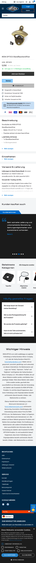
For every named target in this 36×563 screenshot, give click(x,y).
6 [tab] (23, 254)
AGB (3, 455)
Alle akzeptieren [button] (9, 555)
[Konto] (30, 1)
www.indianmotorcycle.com (13, 406)
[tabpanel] (18, 227)
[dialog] (18, 545)
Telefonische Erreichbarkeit (10, 494)
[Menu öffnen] (3, 8)
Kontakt (4, 478)
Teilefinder (5, 484)
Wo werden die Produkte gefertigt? (15, 324)
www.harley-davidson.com (13, 362)
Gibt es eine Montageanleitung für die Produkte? (15, 316)
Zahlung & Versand (8, 465)
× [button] (34, 529)
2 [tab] (14, 254)
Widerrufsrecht (7, 468)
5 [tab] (21, 254)
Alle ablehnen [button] (27, 555)
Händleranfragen (7, 481)
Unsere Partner (6, 490)
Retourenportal (7, 487)
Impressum (5, 462)
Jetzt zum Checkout (18, 74)
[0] (33, 1)
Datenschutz (6, 458)
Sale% (28, 10)
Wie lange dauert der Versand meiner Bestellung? (14, 307)
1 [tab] (12, 254)
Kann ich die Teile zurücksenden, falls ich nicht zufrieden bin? (15, 332)
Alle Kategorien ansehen (26, 265)
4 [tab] (19, 254)
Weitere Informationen (16, 540)
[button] (18, 560)
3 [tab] (16, 254)
